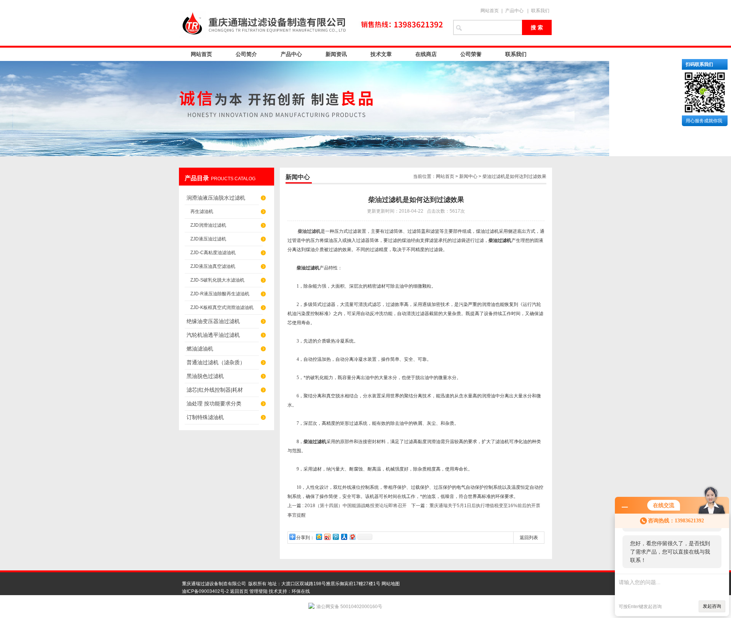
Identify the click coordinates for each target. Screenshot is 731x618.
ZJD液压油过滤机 (208, 239)
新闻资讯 (336, 54)
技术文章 (381, 54)
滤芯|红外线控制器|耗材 (215, 390)
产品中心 (514, 10)
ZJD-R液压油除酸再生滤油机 (219, 293)
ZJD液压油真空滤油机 (212, 266)
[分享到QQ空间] (318, 536)
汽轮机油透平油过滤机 (213, 335)
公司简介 (246, 54)
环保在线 (301, 591)
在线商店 (426, 54)
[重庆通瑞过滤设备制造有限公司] (312, 23)
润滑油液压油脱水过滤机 (216, 198)
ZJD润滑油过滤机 (208, 225)
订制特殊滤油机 (205, 417)
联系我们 (540, 10)
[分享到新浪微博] (327, 536)
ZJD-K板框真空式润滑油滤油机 (222, 307)
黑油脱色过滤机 (205, 376)
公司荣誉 (471, 54)
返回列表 (529, 537)
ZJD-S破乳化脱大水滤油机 (217, 280)
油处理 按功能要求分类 (214, 403)
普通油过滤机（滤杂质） (216, 362)
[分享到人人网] (344, 536)
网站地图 (390, 583)
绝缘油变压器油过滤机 (213, 321)
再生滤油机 (201, 211)
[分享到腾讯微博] (335, 536)
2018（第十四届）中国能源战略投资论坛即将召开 (356, 505)
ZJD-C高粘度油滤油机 (213, 252)
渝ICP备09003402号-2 (205, 591)
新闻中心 (468, 176)
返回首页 (239, 591)
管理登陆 (258, 591)
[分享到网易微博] (352, 536)
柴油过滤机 (309, 231)
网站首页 (489, 10)
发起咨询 (712, 606)
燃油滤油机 (200, 349)
